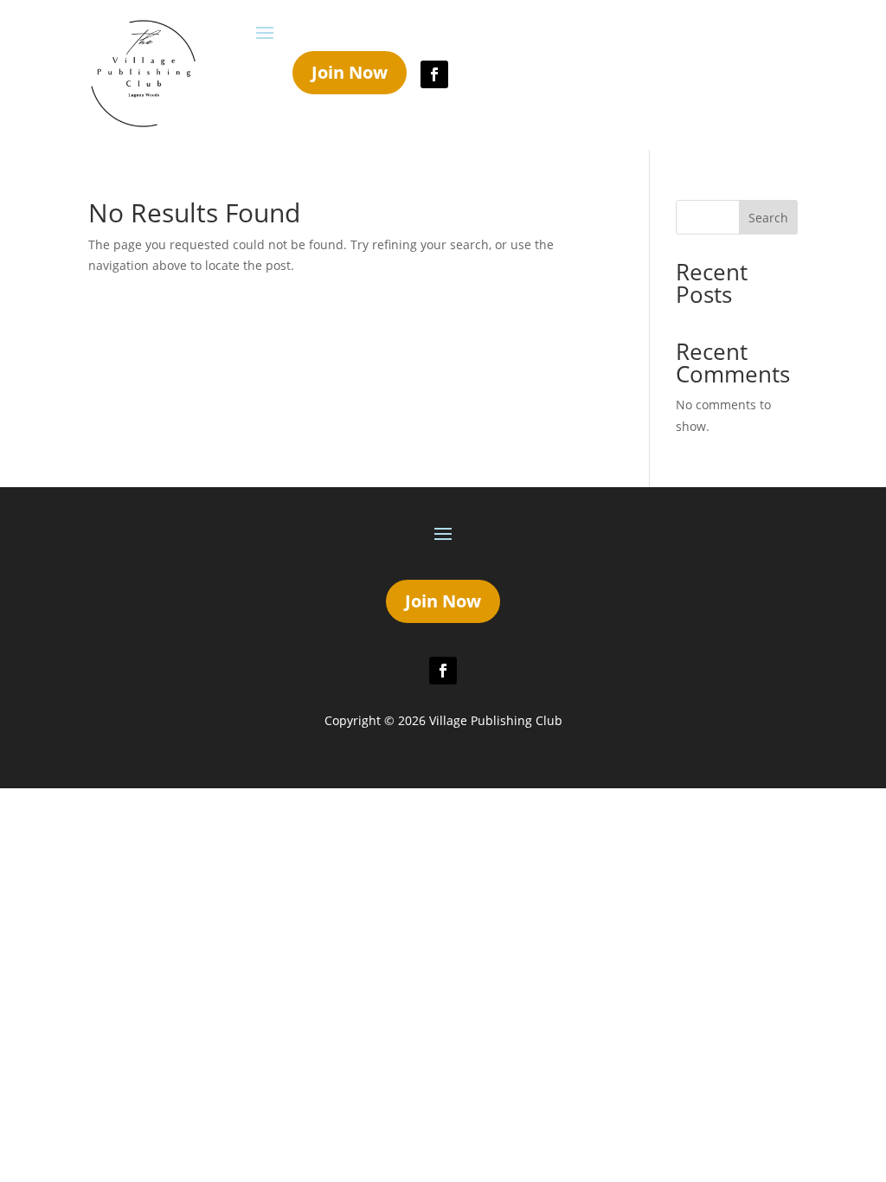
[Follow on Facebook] (434, 74)
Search (768, 217)
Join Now (349, 72)
